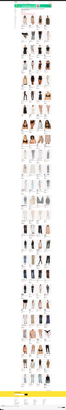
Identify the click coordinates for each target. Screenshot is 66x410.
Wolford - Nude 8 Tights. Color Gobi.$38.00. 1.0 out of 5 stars (47, 217)
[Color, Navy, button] (45, 25)
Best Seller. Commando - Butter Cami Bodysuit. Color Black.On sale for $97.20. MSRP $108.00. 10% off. (47, 67)
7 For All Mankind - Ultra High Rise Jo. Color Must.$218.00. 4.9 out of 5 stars (25, 381)
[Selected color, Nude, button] (21, 174)
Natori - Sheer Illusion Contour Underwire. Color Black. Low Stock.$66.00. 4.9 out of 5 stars (47, 97)
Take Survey (34, 403)
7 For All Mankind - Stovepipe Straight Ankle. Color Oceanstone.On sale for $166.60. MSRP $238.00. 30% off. (25, 262)
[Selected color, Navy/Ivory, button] (44, 174)
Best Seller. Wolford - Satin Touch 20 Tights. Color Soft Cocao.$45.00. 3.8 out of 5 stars (40, 262)
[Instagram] (14, 397)
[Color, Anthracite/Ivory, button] (23, 294)
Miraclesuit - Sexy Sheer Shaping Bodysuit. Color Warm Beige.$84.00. (32, 22)
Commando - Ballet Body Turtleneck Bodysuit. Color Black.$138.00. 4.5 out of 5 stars (47, 381)
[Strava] (17, 397)
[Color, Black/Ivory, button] (25, 205)
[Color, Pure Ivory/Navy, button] (46, 174)
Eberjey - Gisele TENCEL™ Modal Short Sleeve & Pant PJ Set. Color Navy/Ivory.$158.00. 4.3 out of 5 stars (47, 171)
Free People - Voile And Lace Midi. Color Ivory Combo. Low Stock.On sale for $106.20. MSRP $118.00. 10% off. (25, 156)
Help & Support (50, 3)
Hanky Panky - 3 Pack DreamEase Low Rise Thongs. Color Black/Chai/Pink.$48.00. (47, 336)
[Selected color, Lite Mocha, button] (29, 339)
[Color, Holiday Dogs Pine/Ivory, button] (38, 249)
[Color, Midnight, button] (44, 25)
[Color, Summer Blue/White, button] (38, 174)
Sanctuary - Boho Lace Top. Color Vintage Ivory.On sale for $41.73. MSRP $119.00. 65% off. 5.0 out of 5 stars (25, 67)
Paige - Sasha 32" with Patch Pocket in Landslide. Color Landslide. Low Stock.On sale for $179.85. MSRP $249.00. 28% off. (47, 276)
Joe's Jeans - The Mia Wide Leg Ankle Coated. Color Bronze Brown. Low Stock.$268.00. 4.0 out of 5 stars (47, 307)
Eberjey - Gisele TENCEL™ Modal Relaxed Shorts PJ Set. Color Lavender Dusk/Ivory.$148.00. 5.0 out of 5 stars (40, 171)
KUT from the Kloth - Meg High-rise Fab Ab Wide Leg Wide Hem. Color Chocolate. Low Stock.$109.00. (25, 232)
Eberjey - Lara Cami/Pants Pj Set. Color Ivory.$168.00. (32, 307)
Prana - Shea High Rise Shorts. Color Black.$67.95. (25, 307)
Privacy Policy (18, 406)
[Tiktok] (16, 397)
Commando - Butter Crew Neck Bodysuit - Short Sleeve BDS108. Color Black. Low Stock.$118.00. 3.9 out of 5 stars (25, 52)
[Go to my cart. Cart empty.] (51, 1)
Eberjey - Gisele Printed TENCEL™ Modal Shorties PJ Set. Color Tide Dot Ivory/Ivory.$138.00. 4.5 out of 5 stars (40, 247)
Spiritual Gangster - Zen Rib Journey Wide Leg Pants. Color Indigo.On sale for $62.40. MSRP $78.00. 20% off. (25, 276)
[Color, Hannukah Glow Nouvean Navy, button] (46, 294)
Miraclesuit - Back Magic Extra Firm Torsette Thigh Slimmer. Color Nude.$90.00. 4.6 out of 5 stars (25, 171)
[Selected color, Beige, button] (21, 85)
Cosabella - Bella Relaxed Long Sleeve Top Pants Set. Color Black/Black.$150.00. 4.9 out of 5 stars (25, 291)
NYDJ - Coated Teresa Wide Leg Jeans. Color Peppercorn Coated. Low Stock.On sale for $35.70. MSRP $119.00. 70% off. (47, 156)
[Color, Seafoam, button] (41, 174)
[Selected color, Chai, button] (29, 354)
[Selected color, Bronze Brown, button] (44, 309)
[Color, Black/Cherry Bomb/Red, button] (45, 339)
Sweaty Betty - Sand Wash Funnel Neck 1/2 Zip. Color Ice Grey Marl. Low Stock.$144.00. (40, 127)
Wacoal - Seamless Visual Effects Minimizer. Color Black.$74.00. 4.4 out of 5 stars (47, 127)
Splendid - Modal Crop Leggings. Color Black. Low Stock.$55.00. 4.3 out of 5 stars (47, 187)
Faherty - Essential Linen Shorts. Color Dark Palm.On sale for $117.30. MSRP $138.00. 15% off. (25, 366)
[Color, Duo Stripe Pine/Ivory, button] (45, 294)
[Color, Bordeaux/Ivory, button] (48, 174)
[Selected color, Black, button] (29, 85)
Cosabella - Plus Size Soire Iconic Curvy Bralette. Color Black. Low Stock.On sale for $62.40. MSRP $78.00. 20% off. (40, 202)
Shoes (43, 404)
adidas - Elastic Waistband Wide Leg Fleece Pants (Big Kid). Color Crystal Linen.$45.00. (32, 171)
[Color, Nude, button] (37, 25)
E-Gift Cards (34, 404)
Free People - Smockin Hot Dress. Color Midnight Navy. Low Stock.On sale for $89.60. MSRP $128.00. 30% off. (40, 97)
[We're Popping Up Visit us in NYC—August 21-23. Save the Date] (33, 5)
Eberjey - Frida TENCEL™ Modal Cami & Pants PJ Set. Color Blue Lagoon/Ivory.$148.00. (32, 187)
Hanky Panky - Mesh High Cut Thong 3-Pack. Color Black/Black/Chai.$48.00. (25, 37)
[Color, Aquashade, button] (22, 265)
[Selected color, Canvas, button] (29, 369)
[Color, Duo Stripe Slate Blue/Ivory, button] (39, 249)
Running (43, 403)
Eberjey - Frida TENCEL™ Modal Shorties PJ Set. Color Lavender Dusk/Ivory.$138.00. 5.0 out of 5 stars (40, 187)
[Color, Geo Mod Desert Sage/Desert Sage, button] (40, 249)
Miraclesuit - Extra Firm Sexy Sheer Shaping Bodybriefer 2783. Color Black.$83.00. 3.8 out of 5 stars (40, 22)
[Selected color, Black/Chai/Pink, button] (44, 339)
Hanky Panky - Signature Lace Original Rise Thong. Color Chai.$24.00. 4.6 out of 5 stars (40, 112)
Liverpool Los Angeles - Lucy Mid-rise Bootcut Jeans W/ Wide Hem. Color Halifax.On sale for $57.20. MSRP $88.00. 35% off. (40, 321)
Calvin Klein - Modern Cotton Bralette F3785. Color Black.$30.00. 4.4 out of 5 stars (40, 351)
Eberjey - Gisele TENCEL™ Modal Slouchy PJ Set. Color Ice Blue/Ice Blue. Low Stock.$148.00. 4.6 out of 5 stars (25, 187)
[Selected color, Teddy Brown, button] (44, 369)
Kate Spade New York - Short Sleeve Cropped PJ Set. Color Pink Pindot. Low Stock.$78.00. (47, 37)
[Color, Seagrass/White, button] (40, 174)
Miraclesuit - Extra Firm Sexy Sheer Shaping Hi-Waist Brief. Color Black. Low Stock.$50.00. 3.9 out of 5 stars (40, 82)
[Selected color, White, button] (29, 70)
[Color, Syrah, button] (45, 309)
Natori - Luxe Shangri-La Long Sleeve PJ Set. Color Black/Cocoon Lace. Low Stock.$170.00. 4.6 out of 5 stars (32, 291)
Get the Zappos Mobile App (17, 402)
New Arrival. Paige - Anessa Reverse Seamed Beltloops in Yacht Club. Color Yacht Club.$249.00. (40, 276)
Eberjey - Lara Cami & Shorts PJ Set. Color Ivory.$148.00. (40, 307)
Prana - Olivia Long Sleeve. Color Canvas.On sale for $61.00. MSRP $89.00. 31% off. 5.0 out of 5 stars (32, 366)
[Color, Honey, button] (38, 265)
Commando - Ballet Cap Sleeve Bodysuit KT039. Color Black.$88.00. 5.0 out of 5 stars (40, 52)
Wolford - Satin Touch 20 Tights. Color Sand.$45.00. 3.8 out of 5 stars (32, 217)
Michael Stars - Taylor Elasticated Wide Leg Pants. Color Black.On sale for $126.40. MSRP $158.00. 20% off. (40, 232)
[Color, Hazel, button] (46, 384)
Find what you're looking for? (48, 390)
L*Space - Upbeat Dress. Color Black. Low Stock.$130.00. (25, 112)
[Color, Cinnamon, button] (38, 339)
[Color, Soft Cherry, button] (39, 265)
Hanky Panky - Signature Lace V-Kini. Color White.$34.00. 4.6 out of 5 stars (47, 112)
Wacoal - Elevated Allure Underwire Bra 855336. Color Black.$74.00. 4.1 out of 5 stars (25, 142)
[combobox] (24, 1)
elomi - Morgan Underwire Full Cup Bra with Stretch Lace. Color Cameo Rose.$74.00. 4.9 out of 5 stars (32, 142)
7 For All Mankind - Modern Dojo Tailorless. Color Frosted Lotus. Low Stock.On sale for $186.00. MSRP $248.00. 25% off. (32, 381)
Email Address (16, 394)
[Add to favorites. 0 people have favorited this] (28, 15)
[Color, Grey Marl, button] (22, 354)
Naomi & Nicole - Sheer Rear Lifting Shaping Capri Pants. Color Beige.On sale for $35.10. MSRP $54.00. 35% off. (47, 82)
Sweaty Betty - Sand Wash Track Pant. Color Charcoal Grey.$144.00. (32, 37)
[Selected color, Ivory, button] (29, 309)
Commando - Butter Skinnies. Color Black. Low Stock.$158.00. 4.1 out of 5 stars (40, 37)
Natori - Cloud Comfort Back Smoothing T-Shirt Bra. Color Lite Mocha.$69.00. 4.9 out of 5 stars (32, 336)
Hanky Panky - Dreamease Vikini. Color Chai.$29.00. (32, 351)
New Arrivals (44, 402)
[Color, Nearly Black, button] (30, 220)
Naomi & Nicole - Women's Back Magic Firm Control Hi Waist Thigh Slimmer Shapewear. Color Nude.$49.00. (47, 142)
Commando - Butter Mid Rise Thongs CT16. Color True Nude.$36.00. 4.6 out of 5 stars (40, 336)
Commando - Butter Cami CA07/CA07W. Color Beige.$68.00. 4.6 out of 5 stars (25, 82)
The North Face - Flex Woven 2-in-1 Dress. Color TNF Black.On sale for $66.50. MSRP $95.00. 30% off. (40, 366)
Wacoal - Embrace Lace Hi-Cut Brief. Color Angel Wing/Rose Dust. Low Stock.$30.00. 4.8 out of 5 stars (40, 142)
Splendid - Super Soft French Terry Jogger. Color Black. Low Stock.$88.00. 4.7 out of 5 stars (47, 351)
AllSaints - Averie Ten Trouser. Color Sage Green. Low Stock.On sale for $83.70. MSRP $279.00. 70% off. (32, 262)
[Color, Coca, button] (32, 220)
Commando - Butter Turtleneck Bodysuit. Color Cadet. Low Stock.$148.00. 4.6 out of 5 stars (47, 22)
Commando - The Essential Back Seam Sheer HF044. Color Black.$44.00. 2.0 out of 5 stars (25, 97)
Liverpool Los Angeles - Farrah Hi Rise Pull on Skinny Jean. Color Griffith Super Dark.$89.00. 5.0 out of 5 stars (32, 156)
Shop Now (37, 0)
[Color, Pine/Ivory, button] (47, 174)
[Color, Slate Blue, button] (24, 205)
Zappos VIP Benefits (16, 404)
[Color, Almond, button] (22, 309)
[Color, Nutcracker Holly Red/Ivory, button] (37, 249)
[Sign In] (49, 1)
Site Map (34, 402)
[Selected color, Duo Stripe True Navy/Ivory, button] (44, 294)
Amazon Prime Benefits (16, 403)
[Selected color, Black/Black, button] (21, 294)
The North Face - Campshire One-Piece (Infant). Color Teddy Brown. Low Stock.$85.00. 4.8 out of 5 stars (47, 366)
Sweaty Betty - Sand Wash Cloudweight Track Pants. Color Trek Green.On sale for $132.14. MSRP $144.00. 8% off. (47, 247)
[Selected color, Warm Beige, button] (29, 25)
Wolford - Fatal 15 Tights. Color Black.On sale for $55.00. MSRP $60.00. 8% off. (32, 97)
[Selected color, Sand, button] (29, 220)
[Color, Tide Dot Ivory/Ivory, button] (48, 294)
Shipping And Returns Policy (26, 403)
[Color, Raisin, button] (45, 384)
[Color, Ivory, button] (37, 294)
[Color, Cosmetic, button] (31, 220)
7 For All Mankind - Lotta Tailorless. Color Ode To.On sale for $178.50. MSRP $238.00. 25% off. (40, 381)
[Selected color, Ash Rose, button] (21, 354)
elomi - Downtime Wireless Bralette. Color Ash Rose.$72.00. (25, 351)
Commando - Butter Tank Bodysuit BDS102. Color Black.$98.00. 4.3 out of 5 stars (40, 67)
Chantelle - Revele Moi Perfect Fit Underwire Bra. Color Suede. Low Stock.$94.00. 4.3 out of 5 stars (32, 202)
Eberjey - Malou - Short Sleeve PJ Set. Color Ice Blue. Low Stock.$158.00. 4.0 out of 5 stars (40, 291)
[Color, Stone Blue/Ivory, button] (39, 174)
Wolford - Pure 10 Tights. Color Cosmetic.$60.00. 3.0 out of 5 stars (40, 217)
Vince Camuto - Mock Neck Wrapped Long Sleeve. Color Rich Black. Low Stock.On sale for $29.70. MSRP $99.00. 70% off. (47, 202)
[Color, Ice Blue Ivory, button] (37, 174)
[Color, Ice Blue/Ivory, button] (45, 174)
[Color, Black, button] (30, 25)
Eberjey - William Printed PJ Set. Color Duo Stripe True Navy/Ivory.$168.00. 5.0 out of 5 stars (47, 291)
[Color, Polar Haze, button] (45, 369)
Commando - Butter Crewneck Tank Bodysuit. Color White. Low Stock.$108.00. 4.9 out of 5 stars (32, 67)
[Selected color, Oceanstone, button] (21, 265)
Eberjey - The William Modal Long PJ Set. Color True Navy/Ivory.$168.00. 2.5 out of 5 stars (25, 202)
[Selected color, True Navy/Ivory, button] (21, 205)
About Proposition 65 (26, 404)
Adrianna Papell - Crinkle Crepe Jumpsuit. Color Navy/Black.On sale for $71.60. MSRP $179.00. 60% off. (32, 247)
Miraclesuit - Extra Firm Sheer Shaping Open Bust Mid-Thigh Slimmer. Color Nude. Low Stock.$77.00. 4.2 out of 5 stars (25, 22)
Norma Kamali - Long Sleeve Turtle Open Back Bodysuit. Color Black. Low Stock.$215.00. (25, 247)
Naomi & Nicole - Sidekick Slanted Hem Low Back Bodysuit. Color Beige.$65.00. (47, 232)
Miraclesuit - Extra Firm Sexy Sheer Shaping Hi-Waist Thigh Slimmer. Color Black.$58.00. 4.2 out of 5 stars (32, 82)
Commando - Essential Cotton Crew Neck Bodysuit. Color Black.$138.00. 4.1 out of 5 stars (47, 52)
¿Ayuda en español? (26, 402)
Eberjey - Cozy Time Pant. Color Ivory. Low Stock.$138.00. (32, 112)
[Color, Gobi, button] (33, 220)
